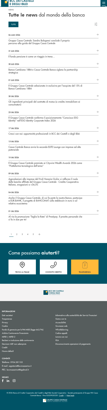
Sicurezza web (61, 325)
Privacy (5, 322)
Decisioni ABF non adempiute (14, 343)
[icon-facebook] (3, 380)
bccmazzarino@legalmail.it (18, 369)
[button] (103, 3)
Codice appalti (61, 333)
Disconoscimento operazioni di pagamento (73, 343)
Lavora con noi (61, 336)
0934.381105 (16, 362)
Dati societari (7, 315)
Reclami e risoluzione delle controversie (18, 340)
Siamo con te (60, 318)
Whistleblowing (61, 329)
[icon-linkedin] (8, 380)
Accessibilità (60, 322)
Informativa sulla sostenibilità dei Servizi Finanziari (76, 315)
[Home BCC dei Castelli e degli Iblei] (17, 3)
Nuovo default (8, 351)
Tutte (13, 24)
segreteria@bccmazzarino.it (20, 365)
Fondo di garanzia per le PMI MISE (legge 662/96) (27, 329)
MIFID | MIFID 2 (8, 336)
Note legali (70, 395)
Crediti (4, 347)
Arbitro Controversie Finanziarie (25, 333)
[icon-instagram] (14, 380)
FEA (57, 340)
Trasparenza (7, 318)
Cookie (5, 325)
